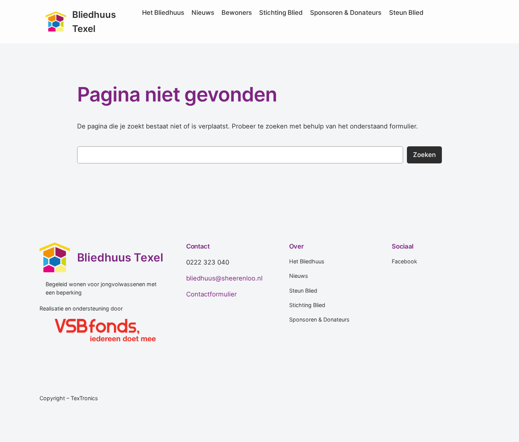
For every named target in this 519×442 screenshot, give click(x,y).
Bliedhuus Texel (120, 257)
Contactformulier (211, 294)
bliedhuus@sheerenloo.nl (224, 278)
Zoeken (424, 154)
